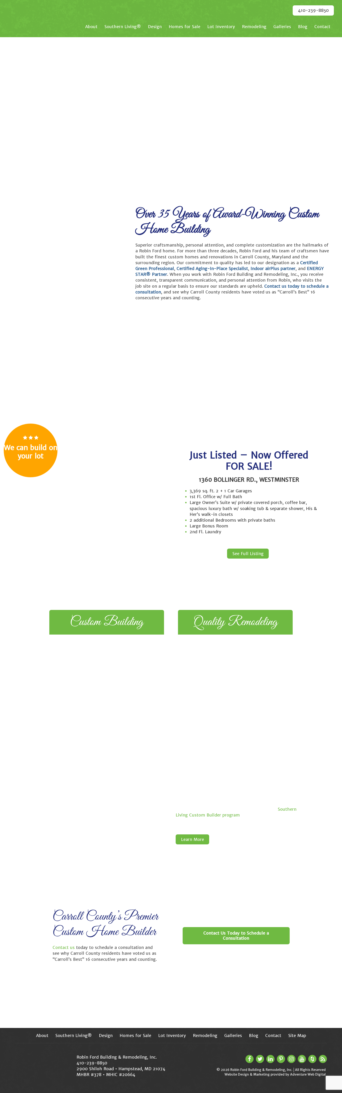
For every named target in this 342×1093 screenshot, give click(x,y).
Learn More (192, 839)
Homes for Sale (184, 26)
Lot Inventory (221, 26)
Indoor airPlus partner (273, 268)
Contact (322, 26)
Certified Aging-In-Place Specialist (212, 268)
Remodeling (254, 26)
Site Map (297, 1035)
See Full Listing (248, 553)
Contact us (64, 947)
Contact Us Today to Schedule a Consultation (236, 935)
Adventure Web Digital (308, 1074)
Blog (302, 26)
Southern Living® (122, 26)
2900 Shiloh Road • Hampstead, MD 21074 (121, 1068)
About (91, 26)
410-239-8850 (313, 10)
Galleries (282, 26)
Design (155, 26)
